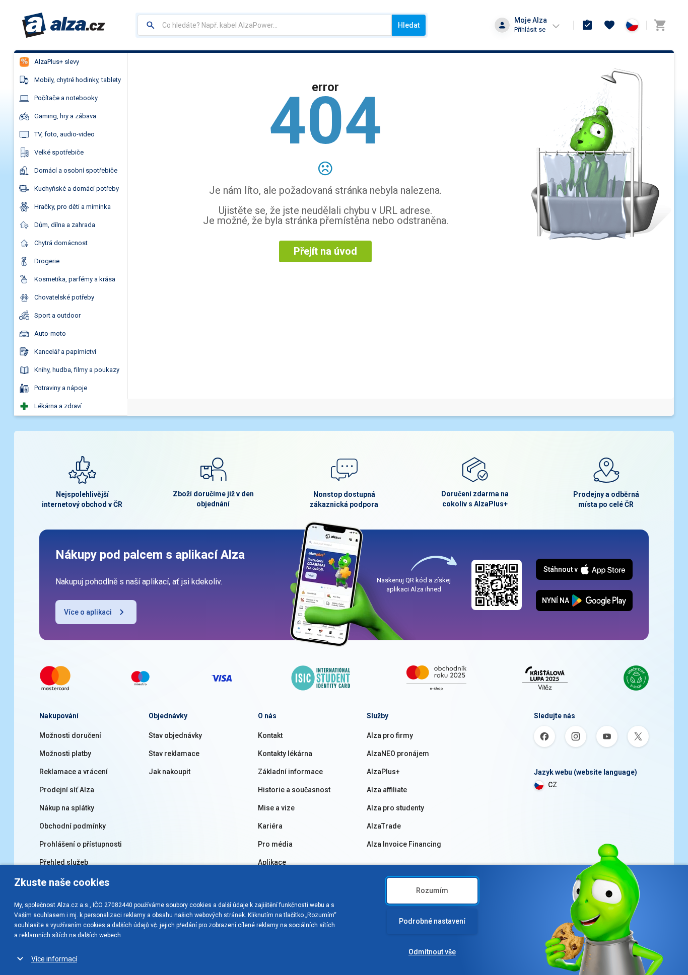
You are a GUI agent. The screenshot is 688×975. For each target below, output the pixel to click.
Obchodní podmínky (72, 826)
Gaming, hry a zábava (65, 116)
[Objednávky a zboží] (587, 25)
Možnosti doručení (70, 735)
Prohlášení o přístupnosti (80, 844)
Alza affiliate (387, 790)
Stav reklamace (174, 753)
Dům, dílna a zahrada (64, 225)
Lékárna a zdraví (58, 406)
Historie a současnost (294, 790)
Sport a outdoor (57, 315)
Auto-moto (50, 333)
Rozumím (432, 890)
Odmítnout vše (432, 952)
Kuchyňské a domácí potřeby (76, 188)
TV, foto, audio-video (64, 134)
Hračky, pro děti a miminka (72, 206)
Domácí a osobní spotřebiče (75, 170)
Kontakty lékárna (285, 753)
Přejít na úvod (325, 251)
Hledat (409, 25)
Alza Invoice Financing (404, 844)
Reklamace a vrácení (73, 772)
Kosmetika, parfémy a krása (74, 279)
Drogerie (46, 261)
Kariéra (270, 826)
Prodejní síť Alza (66, 790)
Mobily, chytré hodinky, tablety (77, 80)
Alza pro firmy (390, 735)
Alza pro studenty (395, 808)
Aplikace (272, 862)
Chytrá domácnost (61, 243)
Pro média (275, 844)
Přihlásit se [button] (529, 29)
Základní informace (290, 772)
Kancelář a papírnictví (65, 351)
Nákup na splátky (66, 808)
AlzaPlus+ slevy (56, 61)
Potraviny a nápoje (60, 388)
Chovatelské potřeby (64, 297)
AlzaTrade (384, 826)
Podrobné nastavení (432, 921)
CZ (552, 785)
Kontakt (270, 735)
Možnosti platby (65, 753)
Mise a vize (276, 808)
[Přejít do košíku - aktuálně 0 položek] (660, 25)
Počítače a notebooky (66, 98)
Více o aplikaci (88, 612)
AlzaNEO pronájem (398, 753)
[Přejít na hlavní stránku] (63, 25)
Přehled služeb (63, 862)
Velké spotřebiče (59, 152)
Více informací (54, 959)
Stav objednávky (175, 735)
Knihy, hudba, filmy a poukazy (76, 369)
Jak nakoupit (169, 772)
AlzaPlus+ (383, 772)
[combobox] (264, 25)
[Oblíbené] (609, 25)
